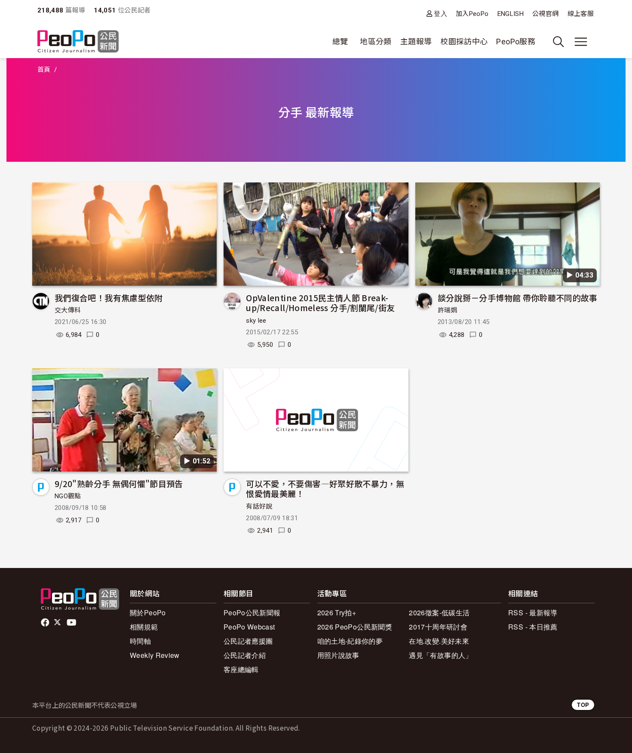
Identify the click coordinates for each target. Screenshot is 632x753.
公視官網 (545, 14)
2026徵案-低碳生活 (439, 612)
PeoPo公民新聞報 (252, 612)
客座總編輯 (241, 669)
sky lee (256, 320)
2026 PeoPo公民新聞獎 (354, 627)
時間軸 (140, 641)
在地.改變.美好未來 (439, 641)
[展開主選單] (580, 41)
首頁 (44, 70)
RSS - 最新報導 (533, 612)
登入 (440, 13)
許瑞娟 (447, 310)
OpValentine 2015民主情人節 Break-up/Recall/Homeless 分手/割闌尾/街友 (320, 303)
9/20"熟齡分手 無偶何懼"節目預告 (119, 483)
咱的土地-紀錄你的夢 (350, 641)
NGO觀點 (68, 496)
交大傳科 (68, 310)
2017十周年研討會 (438, 627)
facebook (46, 622)
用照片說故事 (338, 655)
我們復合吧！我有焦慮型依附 (109, 297)
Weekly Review (155, 655)
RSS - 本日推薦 (533, 627)
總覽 (340, 41)
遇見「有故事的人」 (440, 655)
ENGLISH (510, 14)
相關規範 (144, 627)
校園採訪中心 (464, 41)
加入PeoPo (472, 14)
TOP (583, 705)
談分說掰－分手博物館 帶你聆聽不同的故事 (518, 297)
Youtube (72, 622)
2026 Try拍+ (336, 612)
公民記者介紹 (245, 655)
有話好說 (259, 506)
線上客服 (581, 14)
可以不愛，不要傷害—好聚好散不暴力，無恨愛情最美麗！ (325, 489)
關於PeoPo (148, 612)
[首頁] (78, 42)
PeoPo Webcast (249, 627)
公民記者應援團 (248, 641)
